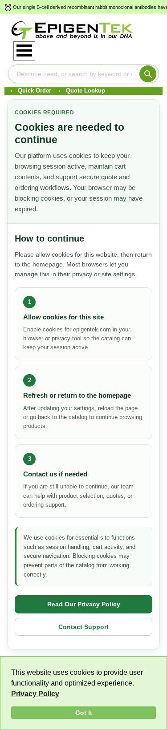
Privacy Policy (35, 694)
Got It (83, 712)
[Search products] (147, 73)
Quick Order (34, 90)
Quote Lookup (85, 90)
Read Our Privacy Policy (83, 604)
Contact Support (83, 626)
